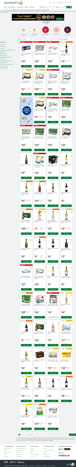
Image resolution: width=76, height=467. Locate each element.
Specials (24, 39)
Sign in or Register (68, 2)
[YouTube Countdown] (65, 455)
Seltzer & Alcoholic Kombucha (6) (7, 64)
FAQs (31, 452)
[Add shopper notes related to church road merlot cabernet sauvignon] (71, 379)
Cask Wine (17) (3, 59)
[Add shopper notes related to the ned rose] (58, 323)
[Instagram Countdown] (67, 455)
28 (26, 434)
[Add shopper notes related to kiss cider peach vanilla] (45, 212)
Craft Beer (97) (3, 46)
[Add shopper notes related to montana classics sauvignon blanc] (31, 184)
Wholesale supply (46, 456)
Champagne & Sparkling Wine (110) (7, 50)
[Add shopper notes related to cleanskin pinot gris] (58, 268)
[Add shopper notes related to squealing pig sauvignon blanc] (31, 407)
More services (19, 456)
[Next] (28, 434)
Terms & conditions (51, 465)
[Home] (1, 12)
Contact (50, 2)
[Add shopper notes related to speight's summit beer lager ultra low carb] (45, 72)
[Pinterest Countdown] (61, 455)
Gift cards (18, 454)
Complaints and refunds (34, 454)
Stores (54, 2)
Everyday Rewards (60, 2)
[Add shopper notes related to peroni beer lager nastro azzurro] (31, 268)
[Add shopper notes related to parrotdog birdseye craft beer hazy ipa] (58, 351)
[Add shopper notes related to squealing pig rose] (71, 296)
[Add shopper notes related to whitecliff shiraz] (45, 240)
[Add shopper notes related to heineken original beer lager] (71, 100)
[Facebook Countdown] (59, 455)
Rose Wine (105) (3, 55)
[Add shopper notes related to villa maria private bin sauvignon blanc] (31, 351)
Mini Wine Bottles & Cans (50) (6, 60)
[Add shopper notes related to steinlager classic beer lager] (31, 212)
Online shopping (19, 450)
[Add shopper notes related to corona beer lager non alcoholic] (71, 323)
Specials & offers (7, 448)
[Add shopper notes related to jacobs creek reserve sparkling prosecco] (71, 240)
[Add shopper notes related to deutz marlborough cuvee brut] (45, 184)
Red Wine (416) (3, 51)
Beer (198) (2, 44)
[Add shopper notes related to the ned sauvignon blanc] (31, 240)
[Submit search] (40, 7)
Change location (45, 10)
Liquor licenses (31, 465)
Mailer (5, 450)
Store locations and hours (21, 448)
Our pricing (6, 456)
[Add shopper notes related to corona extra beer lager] (31, 72)
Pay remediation (38, 465)
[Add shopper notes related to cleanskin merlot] (71, 184)
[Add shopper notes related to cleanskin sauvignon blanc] (71, 156)
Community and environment (48, 450)
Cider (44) (2, 48)
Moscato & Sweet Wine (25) (5, 57)
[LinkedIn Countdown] (63, 455)
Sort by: (61, 39)
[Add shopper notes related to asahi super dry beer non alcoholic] (58, 296)
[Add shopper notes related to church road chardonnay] (45, 379)
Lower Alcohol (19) (4, 66)
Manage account (33, 450)
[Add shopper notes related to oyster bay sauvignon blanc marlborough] (71, 212)
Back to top (72, 434)
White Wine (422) (3, 53)
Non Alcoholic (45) (4, 67)
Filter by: (19, 39)
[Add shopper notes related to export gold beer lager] (71, 351)
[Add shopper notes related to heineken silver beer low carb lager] (45, 45)
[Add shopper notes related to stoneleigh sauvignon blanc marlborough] (58, 212)
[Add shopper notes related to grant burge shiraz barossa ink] (58, 379)
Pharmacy (18, 452)
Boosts (5, 454)
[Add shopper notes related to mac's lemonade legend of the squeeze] (31, 45)
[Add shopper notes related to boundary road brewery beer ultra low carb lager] (58, 100)
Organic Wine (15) (3, 62)
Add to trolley (26, 66)
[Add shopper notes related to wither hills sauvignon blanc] (31, 379)
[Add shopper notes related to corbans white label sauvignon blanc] (71, 268)
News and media (46, 454)
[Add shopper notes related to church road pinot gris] (58, 184)
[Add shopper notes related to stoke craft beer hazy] (45, 351)
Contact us (32, 456)
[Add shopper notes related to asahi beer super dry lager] (58, 156)
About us (45, 448)
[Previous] (17, 434)
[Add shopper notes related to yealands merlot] (31, 323)
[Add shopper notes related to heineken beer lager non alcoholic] (45, 296)
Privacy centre (44, 465)
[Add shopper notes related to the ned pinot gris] (31, 156)
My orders (32, 448)
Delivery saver (6, 452)
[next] (45, 107)
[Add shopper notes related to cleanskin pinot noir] (58, 240)
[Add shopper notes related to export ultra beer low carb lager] (58, 45)
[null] (26, 110)
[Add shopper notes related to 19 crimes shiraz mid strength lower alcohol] (71, 45)
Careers (44, 452)
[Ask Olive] (73, 465)
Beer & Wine (6, 12)
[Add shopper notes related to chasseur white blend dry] (45, 407)
